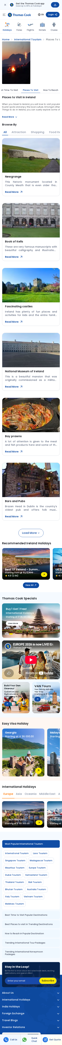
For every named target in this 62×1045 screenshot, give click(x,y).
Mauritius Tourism (14, 867)
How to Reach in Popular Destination (24, 933)
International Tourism (17, 853)
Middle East (47, 794)
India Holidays (11, 1006)
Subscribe (48, 980)
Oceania (31, 794)
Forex (19, 30)
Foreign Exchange (13, 1013)
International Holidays (16, 999)
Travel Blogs (10, 1020)
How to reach (50, 90)
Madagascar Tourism (41, 860)
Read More (12, 192)
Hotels (42, 30)
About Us (8, 993)
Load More (29, 533)
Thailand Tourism (14, 882)
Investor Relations (13, 1027)
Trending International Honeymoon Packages (24, 953)
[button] (6, 634)
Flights (30, 30)
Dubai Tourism (13, 874)
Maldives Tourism (14, 903)
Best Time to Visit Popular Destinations (26, 914)
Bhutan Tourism (14, 889)
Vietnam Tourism (33, 896)
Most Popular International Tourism (24, 843)
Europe (8, 794)
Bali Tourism (35, 882)
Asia (19, 794)
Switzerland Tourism (36, 874)
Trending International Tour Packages (25, 942)
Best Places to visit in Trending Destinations (29, 924)
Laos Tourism (40, 853)
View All (29, 585)
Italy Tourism (12, 896)
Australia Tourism (36, 889)
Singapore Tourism (15, 860)
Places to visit (30, 90)
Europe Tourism (37, 867)
